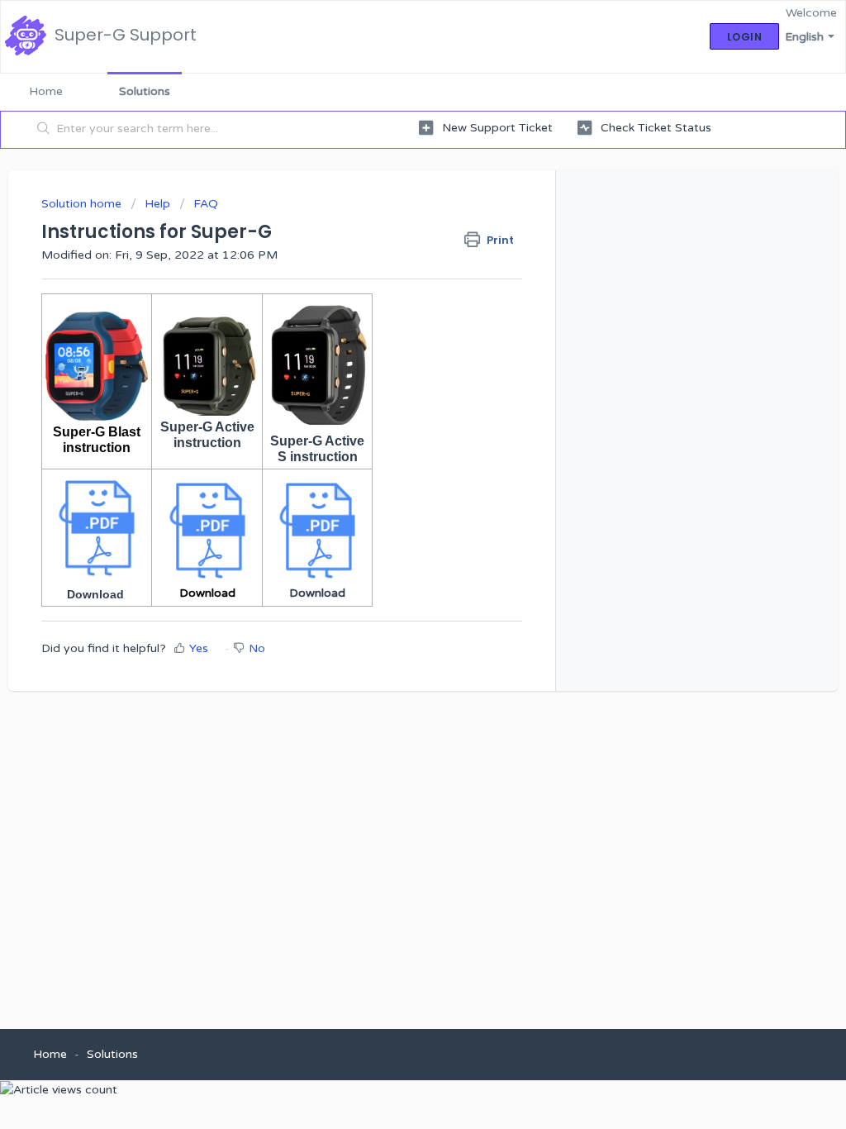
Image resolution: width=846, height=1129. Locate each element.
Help (157, 204)
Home (46, 91)
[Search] (44, 129)
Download (95, 594)
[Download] (392, 351)
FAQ (205, 204)
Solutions (144, 91)
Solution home (83, 204)
